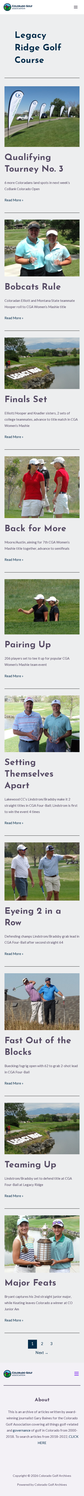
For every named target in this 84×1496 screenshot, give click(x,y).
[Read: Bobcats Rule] (42, 247)
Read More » (13, 199)
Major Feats (30, 1283)
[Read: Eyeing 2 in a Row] (42, 871)
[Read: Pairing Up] (42, 606)
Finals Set (25, 399)
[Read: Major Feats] (42, 1243)
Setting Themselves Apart (29, 774)
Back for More (35, 529)
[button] (76, 1374)
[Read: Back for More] (42, 487)
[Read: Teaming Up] (42, 1128)
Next (42, 1352)
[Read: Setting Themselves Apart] (42, 723)
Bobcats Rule (32, 287)
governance (21, 1430)
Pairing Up (27, 645)
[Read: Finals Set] (42, 363)
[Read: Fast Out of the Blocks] (42, 1001)
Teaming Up (30, 1165)
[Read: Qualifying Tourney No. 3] (42, 116)
